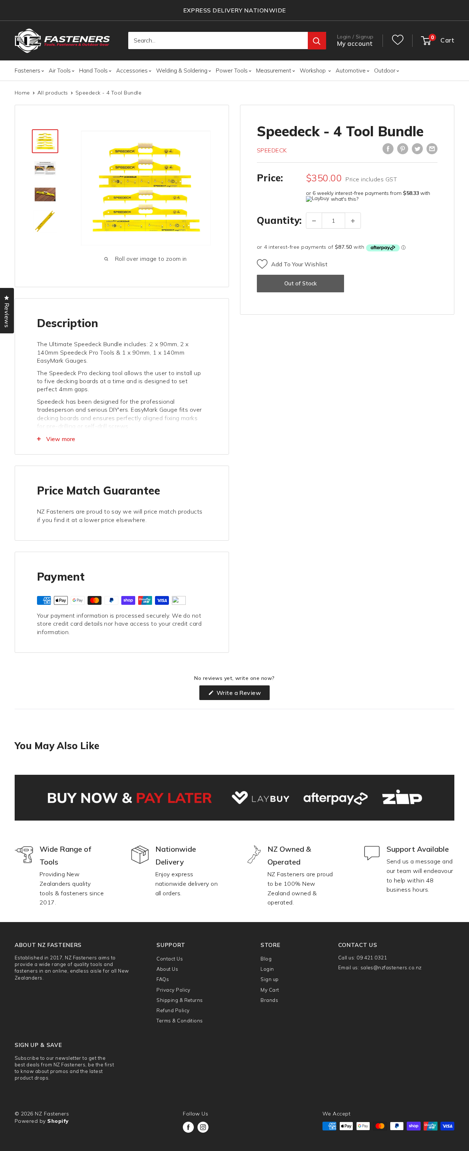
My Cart (270, 990)
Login (267, 969)
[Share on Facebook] (388, 148)
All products (52, 92)
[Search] (317, 41)
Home (22, 92)
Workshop (313, 70)
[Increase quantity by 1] (353, 221)
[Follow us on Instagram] (202, 1127)
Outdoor (384, 70)
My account (355, 44)
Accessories (132, 70)
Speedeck (272, 150)
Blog (266, 959)
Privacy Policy (173, 990)
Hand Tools (93, 70)
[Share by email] (431, 148)
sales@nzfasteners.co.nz (391, 967)
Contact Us (169, 959)
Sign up (269, 979)
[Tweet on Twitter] (417, 148)
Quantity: (279, 221)
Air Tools (60, 70)
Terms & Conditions (179, 1021)
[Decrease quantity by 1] (314, 221)
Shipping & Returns (179, 1000)
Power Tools (232, 70)
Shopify (58, 1121)
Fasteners (27, 70)
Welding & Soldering (181, 70)
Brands (269, 1000)
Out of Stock (300, 283)
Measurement (273, 70)
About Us (167, 969)
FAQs (162, 979)
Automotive (351, 70)
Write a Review (242, 694)
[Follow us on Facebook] (188, 1127)
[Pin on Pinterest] (402, 148)
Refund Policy (172, 1010)
